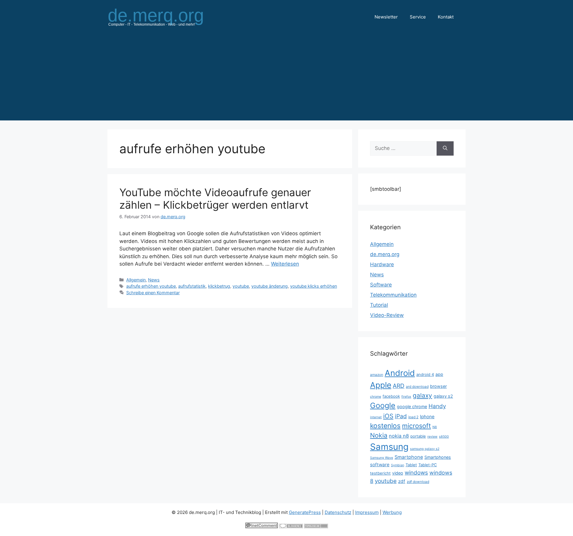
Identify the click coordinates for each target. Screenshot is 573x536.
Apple (380, 385)
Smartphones (437, 457)
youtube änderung (269, 286)
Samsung (389, 446)
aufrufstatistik (192, 286)
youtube (240, 286)
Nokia (378, 435)
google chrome (412, 406)
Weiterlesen (285, 264)
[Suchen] (445, 148)
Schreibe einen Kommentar (153, 292)
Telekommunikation (393, 295)
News (154, 279)
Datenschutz (338, 512)
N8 (434, 427)
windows (416, 472)
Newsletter (386, 17)
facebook (391, 396)
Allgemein (136, 279)
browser (438, 386)
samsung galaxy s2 (424, 449)
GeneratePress (305, 512)
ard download (417, 386)
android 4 (425, 374)
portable (418, 436)
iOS (388, 416)
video (397, 472)
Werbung (392, 512)
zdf (401, 481)
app (439, 374)
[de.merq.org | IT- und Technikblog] (162, 17)
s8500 (444, 437)
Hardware (382, 264)
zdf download (418, 481)
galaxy (422, 395)
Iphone (427, 416)
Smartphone (409, 457)
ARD (398, 385)
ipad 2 (413, 417)
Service (418, 17)
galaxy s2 (443, 396)
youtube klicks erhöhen (313, 286)
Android (400, 373)
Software (381, 285)
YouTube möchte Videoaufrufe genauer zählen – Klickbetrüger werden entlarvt (215, 198)
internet (376, 417)
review (432, 437)
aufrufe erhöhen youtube (151, 286)
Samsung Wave (381, 458)
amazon (376, 374)
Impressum (367, 512)
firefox (406, 397)
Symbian (397, 465)
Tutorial (379, 305)
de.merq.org (384, 254)
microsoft (416, 426)
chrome (375, 397)
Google (382, 405)
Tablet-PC (427, 464)
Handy (437, 406)
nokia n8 (399, 436)
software (379, 464)
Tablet (411, 464)
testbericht (380, 473)
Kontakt (446, 17)
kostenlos (385, 426)
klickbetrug (219, 286)
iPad (401, 416)
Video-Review (387, 315)
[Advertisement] (286, 78)
